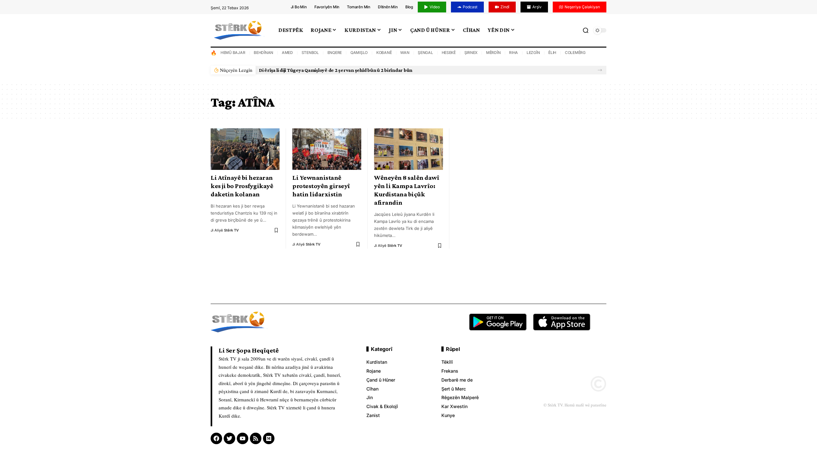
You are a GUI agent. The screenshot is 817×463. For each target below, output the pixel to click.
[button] (600, 70)
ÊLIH (552, 52)
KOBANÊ (384, 52)
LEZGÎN (533, 52)
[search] (585, 30)
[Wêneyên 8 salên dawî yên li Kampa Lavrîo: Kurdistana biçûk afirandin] (408, 149)
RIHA (513, 52)
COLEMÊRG (575, 52)
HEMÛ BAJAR (233, 52)
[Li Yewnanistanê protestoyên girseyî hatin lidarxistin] (326, 149)
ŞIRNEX (471, 52)
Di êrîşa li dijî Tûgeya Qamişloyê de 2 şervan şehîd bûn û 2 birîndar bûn (335, 70)
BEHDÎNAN (263, 52)
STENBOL (310, 52)
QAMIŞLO (359, 52)
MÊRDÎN (493, 52)
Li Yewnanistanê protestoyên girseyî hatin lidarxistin (321, 186)
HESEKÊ (449, 52)
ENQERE (334, 52)
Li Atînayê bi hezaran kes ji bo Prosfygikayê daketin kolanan (242, 186)
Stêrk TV (231, 230)
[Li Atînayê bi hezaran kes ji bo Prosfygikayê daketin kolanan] (245, 149)
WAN (404, 52)
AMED (287, 52)
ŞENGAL (425, 52)
